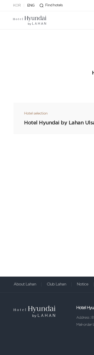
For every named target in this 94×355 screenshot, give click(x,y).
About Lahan (25, 284)
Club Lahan (56, 284)
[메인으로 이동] (29, 20)
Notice (82, 284)
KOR (17, 5)
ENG (30, 5)
